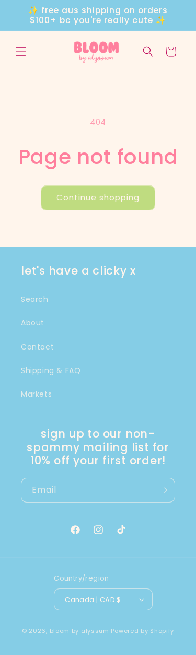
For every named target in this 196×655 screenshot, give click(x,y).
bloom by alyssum (79, 631)
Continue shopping (98, 197)
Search (35, 299)
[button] (20, 51)
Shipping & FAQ (50, 370)
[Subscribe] (163, 490)
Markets (36, 394)
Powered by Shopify (142, 631)
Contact (37, 347)
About (32, 323)
